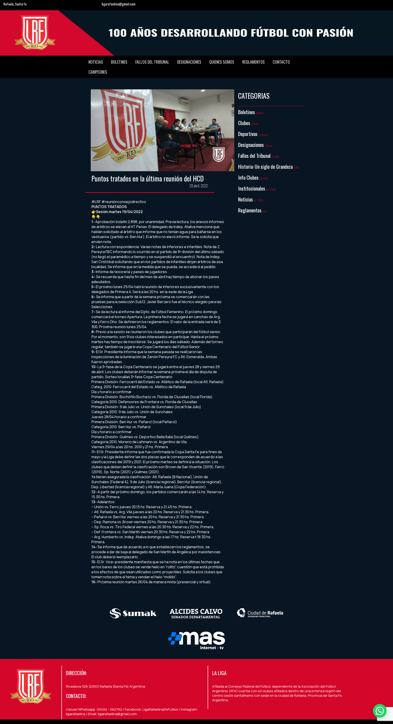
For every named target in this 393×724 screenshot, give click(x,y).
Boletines (119, 62)
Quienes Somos (221, 62)
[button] (380, 711)
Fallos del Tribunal (152, 62)
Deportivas (247, 133)
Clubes (244, 122)
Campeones (97, 72)
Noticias (95, 62)
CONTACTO (281, 62)
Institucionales (251, 188)
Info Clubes (248, 177)
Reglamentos (253, 62)
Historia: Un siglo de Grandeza (265, 166)
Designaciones (189, 62)
